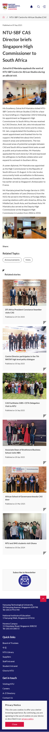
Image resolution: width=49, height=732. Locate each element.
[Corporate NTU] (4, 17)
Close (14, 724)
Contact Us (8, 697)
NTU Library (8, 652)
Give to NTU (8, 670)
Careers (6, 688)
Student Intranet (10, 666)
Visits (28, 259)
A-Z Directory (9, 693)
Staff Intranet (9, 661)
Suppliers (7, 656)
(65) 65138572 (12, 628)
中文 (5, 647)
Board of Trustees (10, 643)
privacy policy (27, 719)
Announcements (12, 259)
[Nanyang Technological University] (16, 7)
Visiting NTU (8, 684)
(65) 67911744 (12, 609)
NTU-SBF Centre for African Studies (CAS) (28, 17)
